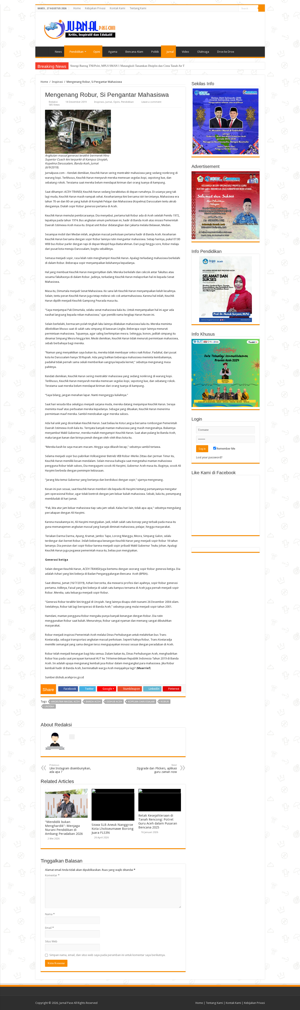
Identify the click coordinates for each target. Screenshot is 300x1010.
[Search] (261, 8)
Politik (155, 51)
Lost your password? (209, 457)
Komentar (52, 875)
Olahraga (203, 51)
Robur (165, 701)
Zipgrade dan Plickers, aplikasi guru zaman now (157, 769)
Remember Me (225, 448)
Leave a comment (151, 102)
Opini (96, 51)
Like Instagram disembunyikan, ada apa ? (70, 769)
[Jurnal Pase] (77, 28)
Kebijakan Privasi (95, 8)
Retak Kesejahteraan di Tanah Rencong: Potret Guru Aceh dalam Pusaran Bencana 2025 (157, 821)
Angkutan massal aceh (65, 701)
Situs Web (51, 941)
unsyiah (49, 706)
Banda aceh (93, 701)
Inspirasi (57, 81)
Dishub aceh (114, 701)
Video (185, 51)
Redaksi (53, 102)
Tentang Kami (138, 8)
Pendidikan (76, 51)
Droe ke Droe (225, 51)
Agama (112, 51)
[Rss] (235, 8)
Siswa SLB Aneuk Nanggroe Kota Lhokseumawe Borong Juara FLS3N (113, 829)
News (58, 51)
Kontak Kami (117, 8)
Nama (50, 914)
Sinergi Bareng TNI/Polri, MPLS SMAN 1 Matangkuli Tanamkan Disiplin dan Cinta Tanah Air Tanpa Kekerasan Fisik (140, 65)
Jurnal (170, 51)
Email (49, 927)
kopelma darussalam (141, 701)
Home (77, 8)
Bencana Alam (134, 51)
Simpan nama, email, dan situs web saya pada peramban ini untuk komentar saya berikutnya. (107, 955)
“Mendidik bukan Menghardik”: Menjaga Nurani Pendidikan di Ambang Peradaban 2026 (64, 828)
